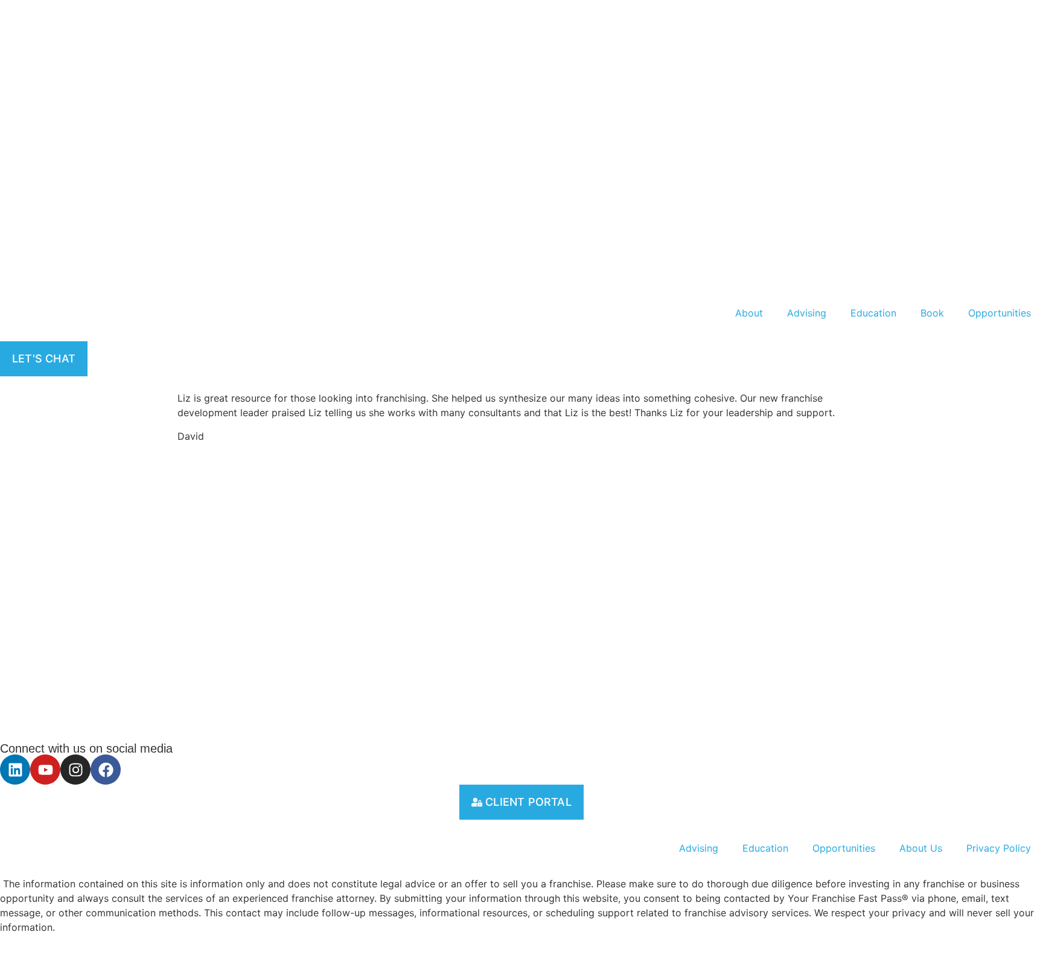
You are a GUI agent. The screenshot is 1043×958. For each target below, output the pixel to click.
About (749, 313)
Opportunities (999, 313)
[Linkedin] (15, 769)
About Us (920, 848)
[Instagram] (75, 769)
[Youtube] (45, 769)
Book (932, 313)
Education (873, 313)
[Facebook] (106, 769)
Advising (806, 313)
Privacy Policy (998, 848)
